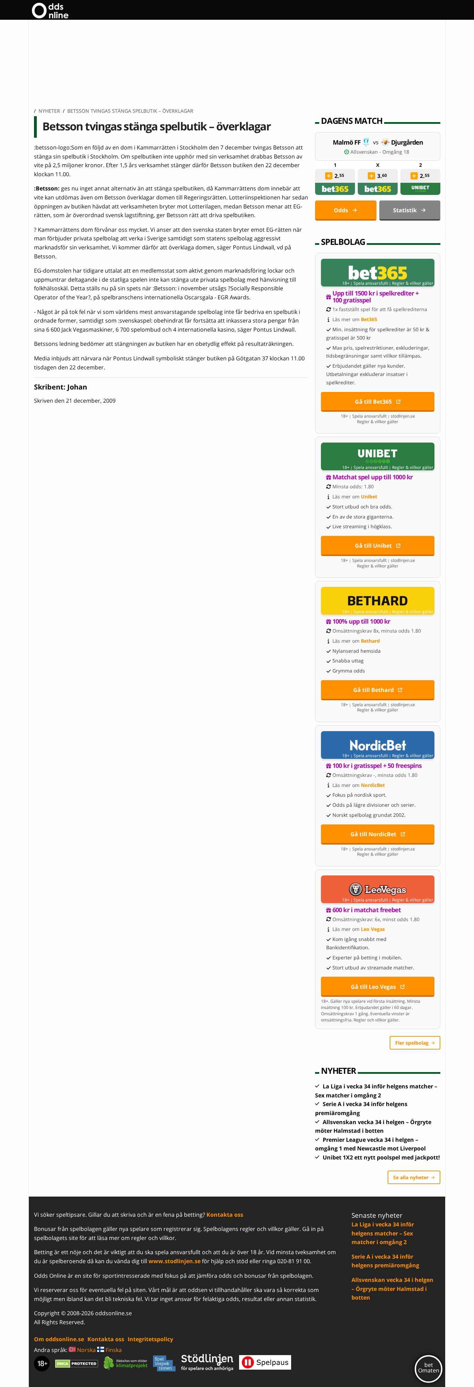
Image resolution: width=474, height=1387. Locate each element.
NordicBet (373, 785)
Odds (341, 210)
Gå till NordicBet (373, 834)
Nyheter (49, 111)
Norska (86, 1350)
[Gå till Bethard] (377, 601)
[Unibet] (420, 189)
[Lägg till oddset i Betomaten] (329, 176)
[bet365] (335, 189)
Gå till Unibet (373, 545)
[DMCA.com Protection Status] (76, 1363)
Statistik (405, 210)
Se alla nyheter (411, 1177)
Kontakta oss (224, 1214)
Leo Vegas (373, 929)
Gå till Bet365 (373, 401)
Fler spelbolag (412, 1042)
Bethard (370, 640)
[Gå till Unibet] (377, 456)
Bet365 (369, 319)
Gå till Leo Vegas (373, 987)
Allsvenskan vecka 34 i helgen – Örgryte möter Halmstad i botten (392, 1288)
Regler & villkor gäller (412, 283)
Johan (77, 387)
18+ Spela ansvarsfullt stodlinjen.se (378, 416)
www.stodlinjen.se (175, 1261)
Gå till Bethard (373, 690)
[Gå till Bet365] (377, 272)
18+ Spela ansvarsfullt (365, 283)
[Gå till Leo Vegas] (377, 889)
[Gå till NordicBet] (377, 745)
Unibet (369, 496)
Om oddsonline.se (59, 1339)
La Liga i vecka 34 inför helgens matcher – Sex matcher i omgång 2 (383, 1233)
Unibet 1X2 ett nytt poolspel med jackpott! (381, 1157)
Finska (113, 1350)
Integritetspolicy (150, 1339)
